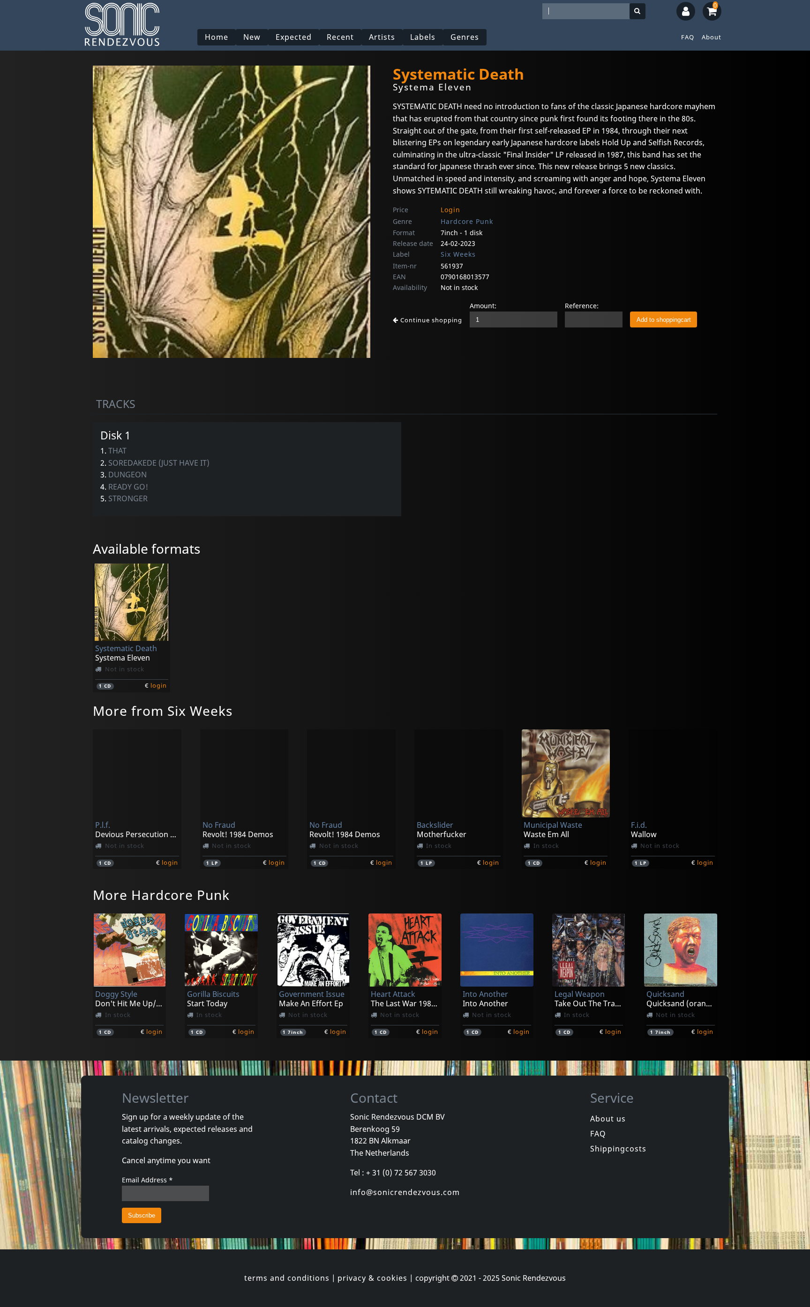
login (158, 685)
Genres (464, 37)
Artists (382, 37)
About (711, 37)
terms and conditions (287, 1278)
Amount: (483, 305)
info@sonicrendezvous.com (405, 1192)
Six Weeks (458, 254)
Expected (294, 37)
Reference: (582, 305)
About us (608, 1119)
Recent (340, 37)
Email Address (147, 1179)
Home (216, 37)
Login (450, 209)
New (252, 37)
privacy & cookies (372, 1278)
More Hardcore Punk (161, 895)
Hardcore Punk (467, 221)
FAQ (687, 37)
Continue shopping (430, 320)
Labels (422, 37)
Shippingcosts (618, 1149)
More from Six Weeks (162, 711)
